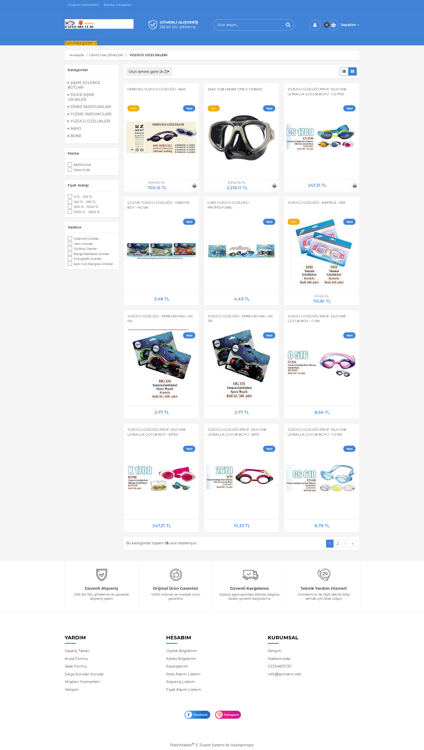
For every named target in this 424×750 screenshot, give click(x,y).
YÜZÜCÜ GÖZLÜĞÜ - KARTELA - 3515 (316, 202)
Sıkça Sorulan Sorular (84, 674)
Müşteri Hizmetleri (82, 681)
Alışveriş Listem (180, 681)
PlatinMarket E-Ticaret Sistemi (197, 745)
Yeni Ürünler (83, 244)
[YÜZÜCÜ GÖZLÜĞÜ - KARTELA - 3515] (321, 252)
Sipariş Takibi (77, 650)
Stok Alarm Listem (183, 674)
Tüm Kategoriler (79, 43)
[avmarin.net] (99, 27)
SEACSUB (82, 170)
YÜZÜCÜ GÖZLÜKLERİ (90, 121)
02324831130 (280, 666)
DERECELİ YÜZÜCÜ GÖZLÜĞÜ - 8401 (156, 89)
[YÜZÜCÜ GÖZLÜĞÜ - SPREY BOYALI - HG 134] (161, 365)
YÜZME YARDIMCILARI (91, 114)
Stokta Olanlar (85, 249)
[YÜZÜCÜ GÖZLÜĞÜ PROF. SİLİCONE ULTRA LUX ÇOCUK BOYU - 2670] (241, 479)
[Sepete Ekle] (194, 185)
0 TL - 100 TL (83, 197)
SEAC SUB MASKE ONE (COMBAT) (235, 89)
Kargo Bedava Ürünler (91, 254)
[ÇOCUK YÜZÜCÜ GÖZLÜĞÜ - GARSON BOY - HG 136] (161, 252)
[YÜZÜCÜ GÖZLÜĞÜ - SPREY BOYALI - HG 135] (241, 365)
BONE (75, 136)
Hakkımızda (279, 658)
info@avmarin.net (284, 674)
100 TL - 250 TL (85, 202)
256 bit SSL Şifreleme (178, 27)
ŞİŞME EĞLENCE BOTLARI (84, 85)
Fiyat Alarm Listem (183, 689)
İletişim (72, 689)
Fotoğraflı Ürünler (88, 259)
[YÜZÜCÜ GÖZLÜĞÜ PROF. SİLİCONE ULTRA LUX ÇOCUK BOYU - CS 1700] (321, 138)
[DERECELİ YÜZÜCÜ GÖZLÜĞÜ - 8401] (161, 138)
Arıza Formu (76, 658)
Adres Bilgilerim (181, 658)
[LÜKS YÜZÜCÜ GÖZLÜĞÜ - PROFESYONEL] (241, 252)
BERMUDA (82, 165)
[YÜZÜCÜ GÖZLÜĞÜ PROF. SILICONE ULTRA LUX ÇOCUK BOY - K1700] (161, 479)
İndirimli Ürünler (86, 239)
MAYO (75, 128)
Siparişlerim (177, 666)
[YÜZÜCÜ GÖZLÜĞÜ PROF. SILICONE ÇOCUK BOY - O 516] (321, 365)
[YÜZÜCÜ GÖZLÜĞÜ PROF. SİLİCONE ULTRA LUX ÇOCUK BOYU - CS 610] (321, 479)
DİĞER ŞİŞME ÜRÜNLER (81, 97)
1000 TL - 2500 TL (87, 212)
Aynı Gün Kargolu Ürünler (93, 264)
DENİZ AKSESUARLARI (90, 107)
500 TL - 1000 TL (86, 207)
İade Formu (76, 666)
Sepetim (348, 25)
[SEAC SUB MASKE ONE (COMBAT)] (241, 138)
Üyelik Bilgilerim (181, 650)
